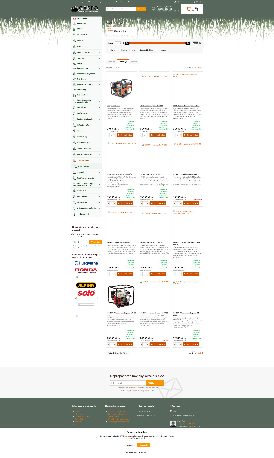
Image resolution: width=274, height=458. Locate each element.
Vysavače (81, 172)
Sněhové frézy (82, 95)
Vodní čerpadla (83, 160)
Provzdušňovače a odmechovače (84, 101)
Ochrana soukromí (126, 2)
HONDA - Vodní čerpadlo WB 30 (119, 242)
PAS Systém (82, 79)
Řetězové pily (82, 68)
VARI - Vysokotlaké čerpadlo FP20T (186, 106)
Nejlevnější (123, 62)
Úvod (107, 18)
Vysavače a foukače (85, 84)
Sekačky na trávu (84, 52)
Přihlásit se (95, 242)
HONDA (80, 41)
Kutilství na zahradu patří (117, 411)
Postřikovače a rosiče (85, 178)
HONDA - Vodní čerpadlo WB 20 (185, 174)
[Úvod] (87, 8)
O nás (73, 2)
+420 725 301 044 (164, 9)
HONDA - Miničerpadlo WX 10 (151, 174)
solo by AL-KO (82, 35)
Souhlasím (143, 445)
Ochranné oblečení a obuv (87, 208)
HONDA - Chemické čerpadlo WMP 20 (154, 313)
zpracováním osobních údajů (88, 246)
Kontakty (115, 2)
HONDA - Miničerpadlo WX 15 (151, 242)
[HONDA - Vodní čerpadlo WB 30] (121, 224)
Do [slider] (188, 43)
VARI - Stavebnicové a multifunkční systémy (85, 184)
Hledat (141, 9)
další (200, 68)
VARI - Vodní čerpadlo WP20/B (151, 106)
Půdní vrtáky (82, 137)
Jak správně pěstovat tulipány (119, 419)
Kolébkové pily (83, 113)
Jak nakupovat (81, 2)
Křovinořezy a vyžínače (86, 74)
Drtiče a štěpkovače (85, 119)
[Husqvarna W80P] (121, 88)
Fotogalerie (106, 2)
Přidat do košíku (125, 135)
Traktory (80, 58)
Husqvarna (81, 23)
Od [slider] (127, 43)
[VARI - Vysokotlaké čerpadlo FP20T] (187, 88)
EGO (79, 47)
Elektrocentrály (83, 143)
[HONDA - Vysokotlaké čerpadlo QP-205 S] (187, 295)
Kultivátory (81, 107)
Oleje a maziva (83, 166)
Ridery (79, 64)
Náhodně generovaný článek (118, 422)
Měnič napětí (82, 190)
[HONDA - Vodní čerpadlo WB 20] (187, 156)
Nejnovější (111, 62)
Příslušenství (82, 202)
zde (146, 453)
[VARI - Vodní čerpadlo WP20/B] (154, 88)
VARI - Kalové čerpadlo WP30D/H (119, 174)
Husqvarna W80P (113, 106)
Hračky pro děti (83, 214)
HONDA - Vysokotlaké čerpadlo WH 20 (121, 313)
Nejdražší (134, 62)
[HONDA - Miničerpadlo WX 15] (154, 224)
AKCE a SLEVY (83, 19)
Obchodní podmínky (94, 2)
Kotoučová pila (83, 125)
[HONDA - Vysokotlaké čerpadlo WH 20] (121, 295)
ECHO (79, 29)
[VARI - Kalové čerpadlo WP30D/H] (121, 156)
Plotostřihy (81, 90)
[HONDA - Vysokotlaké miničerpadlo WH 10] (187, 224)
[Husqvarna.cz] (86, 263)
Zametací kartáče (84, 149)
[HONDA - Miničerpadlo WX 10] (154, 156)
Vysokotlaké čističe (84, 154)
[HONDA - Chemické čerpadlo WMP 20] (154, 295)
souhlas (127, 436)
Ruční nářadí (82, 196)
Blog (76, 424)
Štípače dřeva (82, 131)
